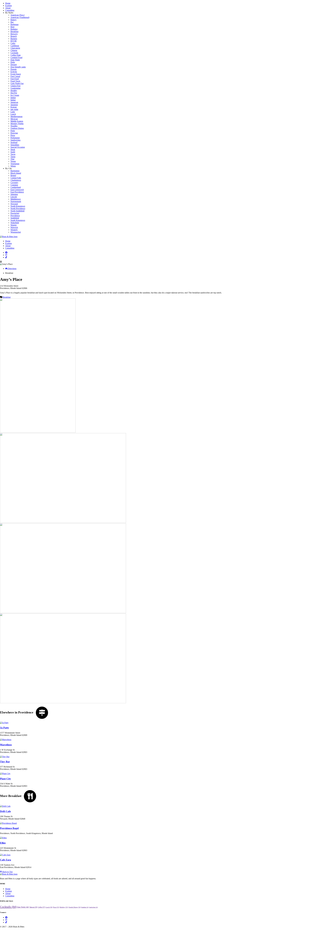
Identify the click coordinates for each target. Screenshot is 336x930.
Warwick (14, 227)
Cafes (12, 43)
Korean (13, 107)
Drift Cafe (5, 811)
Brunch (13, 36)
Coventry (14, 182)
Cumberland (15, 187)
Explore (8, 5)
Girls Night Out (16, 83)
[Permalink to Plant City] (5, 773)
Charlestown (15, 180)
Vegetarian (14, 164)
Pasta (12, 131)
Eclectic (13, 72)
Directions (11, 268)
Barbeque (14, 24)
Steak (12, 149)
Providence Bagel (9, 828)
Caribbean (14, 46)
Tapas (12, 156)
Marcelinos (6, 744)
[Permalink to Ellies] (3, 838)
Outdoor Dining (17, 128)
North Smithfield (17, 211)
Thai (12, 159)
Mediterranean (16, 116)
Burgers (13, 38)
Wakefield (14, 223)
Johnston (14, 194)
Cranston (14, 185)
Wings (13, 166)
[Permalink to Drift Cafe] (5, 806)
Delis (12, 62)
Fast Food (14, 79)
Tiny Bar (5, 761)
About (7, 8)
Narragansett (15, 201)
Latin (12, 112)
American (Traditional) (19, 17)
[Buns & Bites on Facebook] (6, 252)
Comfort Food (16, 57)
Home (7, 3)
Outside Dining (75, 907)
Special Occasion (17, 147)
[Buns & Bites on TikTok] (6, 257)
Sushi (12, 152)
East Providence (17, 192)
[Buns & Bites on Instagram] (6, 255)
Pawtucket (14, 213)
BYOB (13, 41)
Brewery (14, 34)
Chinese (13, 50)
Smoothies (14, 145)
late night (14, 109)
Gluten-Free (15, 86)
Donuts (13, 69)
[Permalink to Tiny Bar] (4, 757)
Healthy (13, 90)
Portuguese (15, 138)
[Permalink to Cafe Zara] (5, 855)
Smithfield (14, 218)
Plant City (5, 778)
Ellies (3, 843)
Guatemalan (15, 88)
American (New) (17, 15)
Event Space (15, 74)
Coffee (41, 907)
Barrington (14, 171)
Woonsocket (15, 232)
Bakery (13, 20)
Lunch (13, 114)
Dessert (13, 64)
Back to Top (7, 872)
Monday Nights (16, 123)
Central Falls (15, 178)
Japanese (14, 105)
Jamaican (14, 102)
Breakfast (14, 31)
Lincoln (13, 197)
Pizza (12, 135)
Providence (15, 215)
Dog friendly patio (18, 67)
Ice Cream (14, 95)
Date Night (15, 60)
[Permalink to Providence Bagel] (8, 823)
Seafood (13, 142)
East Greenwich (17, 190)
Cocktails (14, 53)
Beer (12, 27)
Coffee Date (15, 55)
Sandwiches (15, 140)
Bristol (13, 175)
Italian (13, 100)
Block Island (15, 173)
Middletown (15, 199)
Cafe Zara (5, 859)
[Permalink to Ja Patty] (4, 723)
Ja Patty (4, 727)
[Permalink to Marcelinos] (5, 739)
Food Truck (15, 81)
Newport (14, 204)
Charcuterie (15, 48)
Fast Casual (15, 76)
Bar (12, 22)
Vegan (13, 161)
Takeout (33, 907)
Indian (13, 97)
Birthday (14, 29)
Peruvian (14, 133)
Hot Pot (13, 93)
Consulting (9, 10)
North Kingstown (17, 206)
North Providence (17, 208)
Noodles (13, 126)
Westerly (14, 230)
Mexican (14, 119)
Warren (13, 225)
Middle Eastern (16, 121)
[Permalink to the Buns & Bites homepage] (8, 236)
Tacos (12, 154)
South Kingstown (17, 220)
